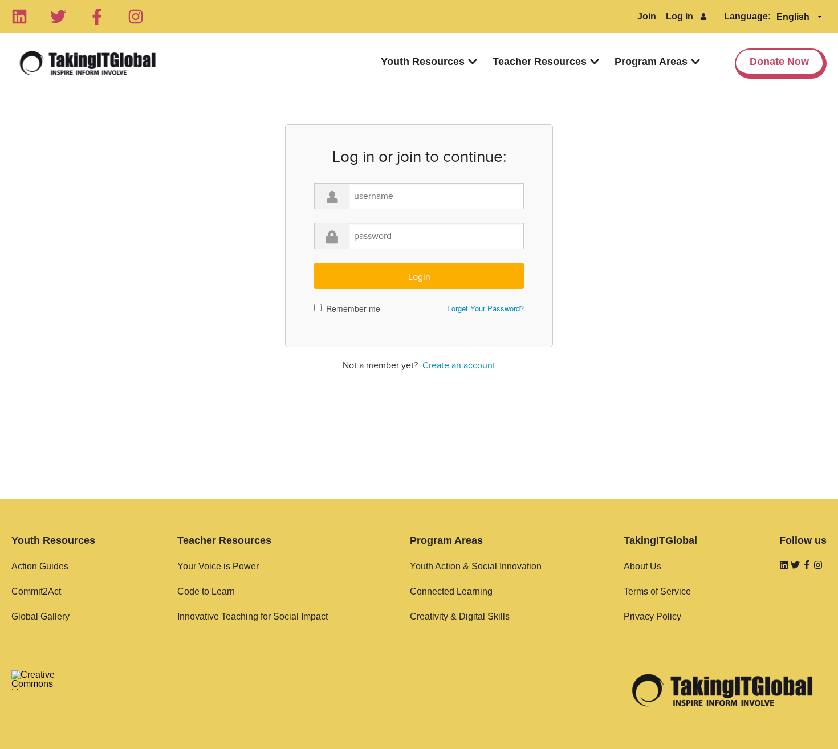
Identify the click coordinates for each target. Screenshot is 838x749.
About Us (642, 566)
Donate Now (779, 61)
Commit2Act (36, 591)
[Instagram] (136, 17)
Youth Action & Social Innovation (476, 566)
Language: (747, 16)
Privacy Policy (652, 616)
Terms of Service (657, 591)
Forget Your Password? (485, 308)
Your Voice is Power (218, 566)
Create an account (458, 365)
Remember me (353, 308)
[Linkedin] (19, 17)
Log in (679, 16)
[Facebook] (97, 17)
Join (646, 16)
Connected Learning (451, 591)
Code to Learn (206, 591)
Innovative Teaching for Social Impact (252, 616)
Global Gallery (40, 616)
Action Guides (39, 566)
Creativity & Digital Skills (460, 616)
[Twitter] (58, 17)
